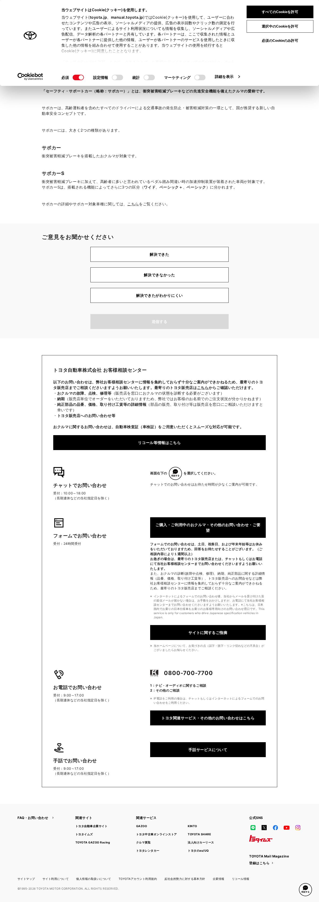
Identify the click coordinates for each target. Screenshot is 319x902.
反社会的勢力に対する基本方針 (184, 879)
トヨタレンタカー (148, 850)
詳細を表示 (224, 76)
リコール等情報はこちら (159, 442)
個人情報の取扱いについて (93, 879)
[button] (305, 889)
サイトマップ (26, 879)
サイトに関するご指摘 (207, 632)
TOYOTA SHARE (199, 834)
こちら (133, 204)
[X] (264, 827)
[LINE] (253, 827)
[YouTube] (286, 827)
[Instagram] (297, 827)
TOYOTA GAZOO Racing (92, 842)
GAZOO (141, 826)
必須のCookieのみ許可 (280, 40)
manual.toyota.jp (127, 17)
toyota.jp (98, 17)
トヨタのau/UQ (198, 850)
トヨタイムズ (84, 834)
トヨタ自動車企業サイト (91, 826)
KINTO (192, 826)
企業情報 (218, 879)
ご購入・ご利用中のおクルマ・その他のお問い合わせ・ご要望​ (208, 527)
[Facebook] (275, 827)
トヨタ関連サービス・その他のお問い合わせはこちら (208, 718)
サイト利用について (56, 879)
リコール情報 (240, 879)
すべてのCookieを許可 (280, 12)
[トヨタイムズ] (261, 839)
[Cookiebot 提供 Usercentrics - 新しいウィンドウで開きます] (30, 76)
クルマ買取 (143, 842)
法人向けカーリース (201, 842)
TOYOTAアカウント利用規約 (138, 879)
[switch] (117, 77)
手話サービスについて (207, 749)
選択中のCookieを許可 (280, 26)
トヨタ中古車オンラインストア (156, 834)
